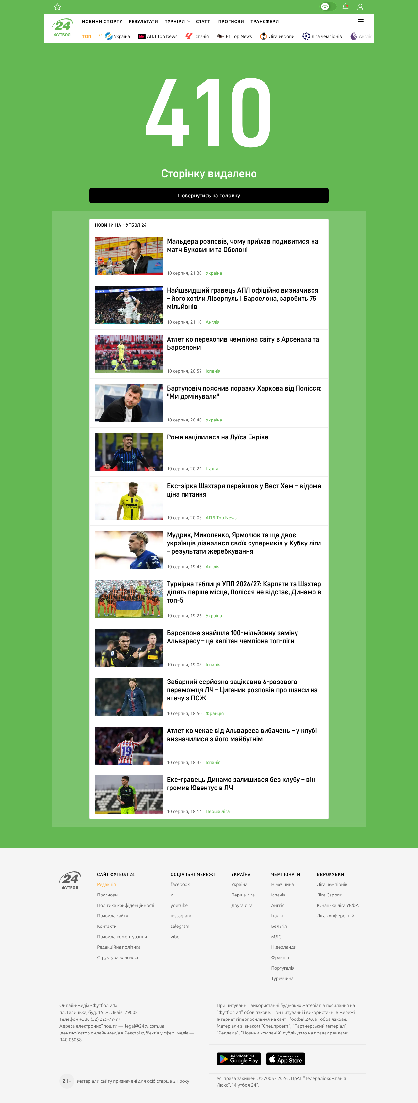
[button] (177, 21)
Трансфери (265, 21)
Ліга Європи (281, 36)
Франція (215, 713)
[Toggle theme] (328, 6)
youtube (179, 905)
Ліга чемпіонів (327, 36)
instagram (181, 915)
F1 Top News (239, 36)
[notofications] (345, 7)
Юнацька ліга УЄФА (338, 905)
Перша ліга (218, 811)
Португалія (282, 968)
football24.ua (303, 1019)
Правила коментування (122, 936)
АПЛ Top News (162, 36)
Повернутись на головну (209, 195)
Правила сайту (112, 915)
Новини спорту (102, 21)
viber (176, 936)
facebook (180, 884)
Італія (212, 468)
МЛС (276, 936)
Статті (204, 21)
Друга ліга (241, 905)
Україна (122, 36)
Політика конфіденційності (125, 905)
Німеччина (282, 884)
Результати (143, 21)
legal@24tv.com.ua (144, 1026)
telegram (180, 926)
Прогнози (231, 21)
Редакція (106, 884)
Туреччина (282, 978)
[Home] (62, 35)
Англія (366, 36)
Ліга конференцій (335, 915)
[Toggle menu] (360, 21)
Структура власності (118, 957)
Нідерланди (283, 947)
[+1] (57, 7)
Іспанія (201, 36)
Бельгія (279, 926)
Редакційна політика (119, 947)
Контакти (107, 926)
